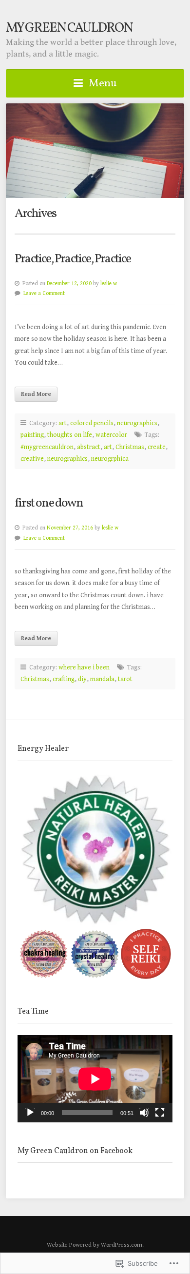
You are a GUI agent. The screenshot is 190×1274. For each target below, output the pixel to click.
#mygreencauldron (47, 447)
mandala (102, 679)
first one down (49, 503)
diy (82, 679)
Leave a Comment (44, 293)
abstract (88, 447)
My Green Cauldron (69, 28)
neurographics (137, 423)
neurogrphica (110, 459)
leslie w (108, 283)
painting (32, 435)
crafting (64, 679)
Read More (36, 394)
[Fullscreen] (160, 1112)
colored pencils (92, 423)
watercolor (111, 435)
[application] (95, 1078)
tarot (125, 679)
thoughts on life (69, 435)
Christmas (129, 447)
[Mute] (144, 1112)
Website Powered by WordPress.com (94, 1245)
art (62, 423)
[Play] (30, 1112)
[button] (95, 850)
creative (32, 459)
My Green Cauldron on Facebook (75, 1151)
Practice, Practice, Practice (73, 259)
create (157, 447)
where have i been (84, 667)
